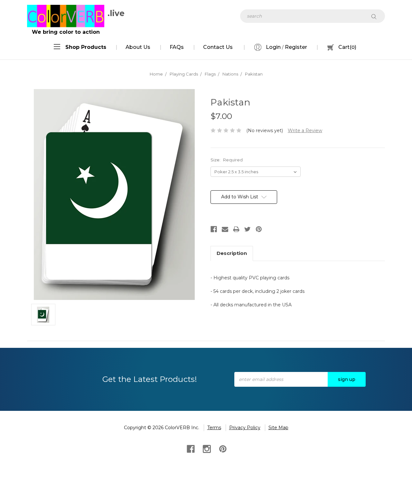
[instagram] (206, 448)
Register (296, 47)
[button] (86, 47)
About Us (138, 47)
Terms (214, 427)
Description (232, 253)
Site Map (278, 427)
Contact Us (218, 47)
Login (273, 47)
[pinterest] (222, 448)
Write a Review (305, 130)
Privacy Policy (244, 427)
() (347, 47)
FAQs (177, 47)
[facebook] (190, 448)
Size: (227, 159)
